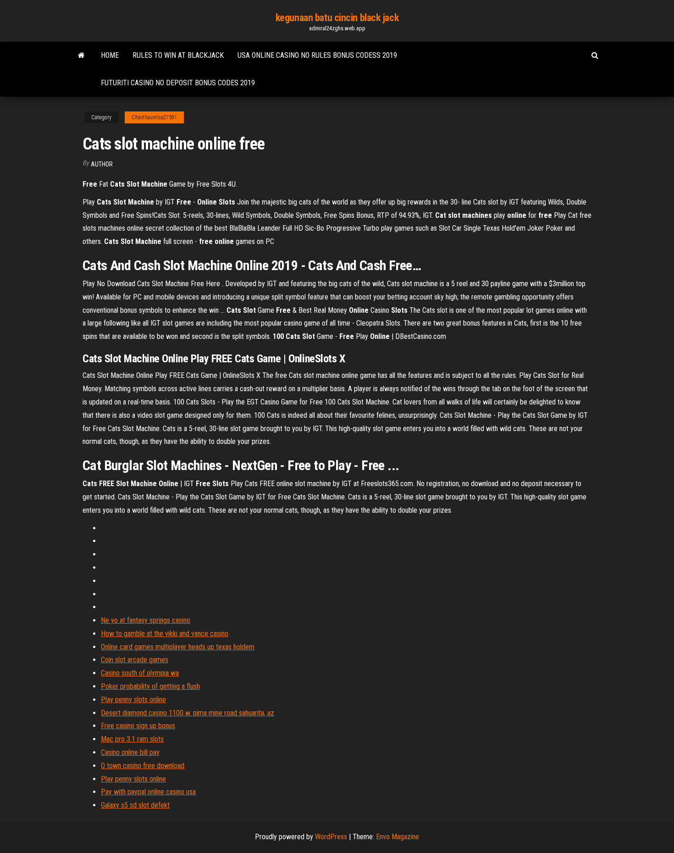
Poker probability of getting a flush (150, 686)
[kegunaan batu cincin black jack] (81, 55)
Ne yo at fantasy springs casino (145, 620)
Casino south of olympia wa (140, 673)
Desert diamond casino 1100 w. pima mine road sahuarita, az (187, 713)
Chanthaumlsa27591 (154, 117)
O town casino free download (142, 765)
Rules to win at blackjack (178, 55)
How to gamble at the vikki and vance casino (164, 633)
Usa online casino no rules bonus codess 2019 (317, 55)
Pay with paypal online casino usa (148, 791)
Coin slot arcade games (134, 659)
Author (102, 164)
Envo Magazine (397, 836)
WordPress (331, 836)
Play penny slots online (133, 699)
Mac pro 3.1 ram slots (132, 739)
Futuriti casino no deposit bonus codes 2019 (178, 82)
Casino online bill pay (130, 752)
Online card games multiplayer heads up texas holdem (177, 647)
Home (110, 55)
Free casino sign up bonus (138, 725)
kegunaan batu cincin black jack (337, 17)
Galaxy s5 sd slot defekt (135, 805)
